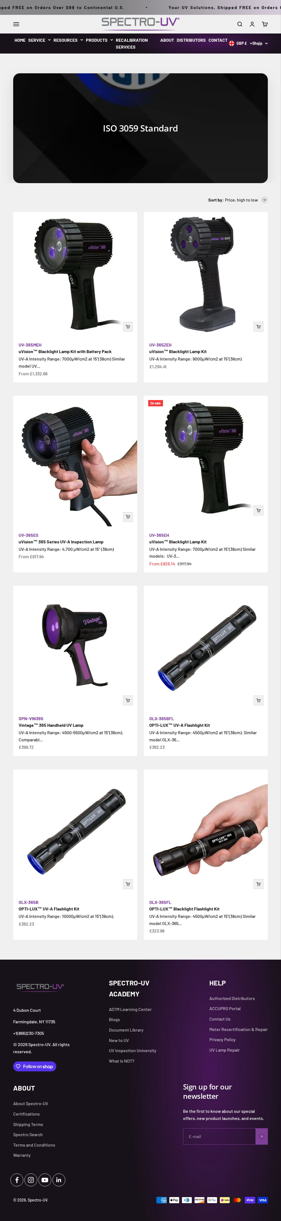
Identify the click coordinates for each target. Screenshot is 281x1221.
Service (36, 40)
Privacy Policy (222, 1039)
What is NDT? (121, 1060)
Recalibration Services (132, 43)
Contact (218, 40)
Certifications (26, 1113)
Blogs (114, 1019)
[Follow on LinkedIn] (59, 1180)
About (167, 40)
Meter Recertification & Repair (238, 1029)
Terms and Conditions (34, 1144)
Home (20, 40)
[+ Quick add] (128, 327)
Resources (66, 40)
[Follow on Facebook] (17, 1180)
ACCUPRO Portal (225, 1008)
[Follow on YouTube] (45, 1180)
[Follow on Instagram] (31, 1180)
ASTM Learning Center (130, 1009)
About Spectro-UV (30, 1103)
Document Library (126, 1029)
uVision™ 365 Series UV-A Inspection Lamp (61, 538)
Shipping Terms (28, 1124)
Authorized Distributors (232, 998)
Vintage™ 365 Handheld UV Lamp (51, 722)
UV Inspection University (132, 1050)
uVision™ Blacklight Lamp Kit (178, 348)
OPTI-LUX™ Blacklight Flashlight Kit (184, 905)
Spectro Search (28, 1134)
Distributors (191, 40)
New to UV (119, 1040)
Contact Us (220, 1018)
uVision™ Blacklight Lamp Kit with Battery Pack (65, 348)
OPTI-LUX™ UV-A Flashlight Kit (179, 722)
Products (97, 40)
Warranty (22, 1155)
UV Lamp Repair (224, 1049)
